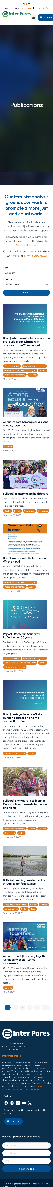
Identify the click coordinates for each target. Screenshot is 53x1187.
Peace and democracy (14, 374)
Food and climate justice (34, 366)
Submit (26, 292)
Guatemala (29, 510)
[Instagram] (12, 1103)
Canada (32, 374)
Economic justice (12, 366)
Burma (17, 510)
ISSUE (6, 268)
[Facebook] (6, 1103)
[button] (33, 17)
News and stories (12, 8)
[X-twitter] (29, 1103)
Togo (33, 909)
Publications (27, 8)
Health (42, 370)
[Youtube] (23, 1103)
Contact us (39, 8)
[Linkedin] (18, 1103)
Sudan (32, 586)
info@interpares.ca (35, 255)
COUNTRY (8, 279)
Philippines (43, 510)
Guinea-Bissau (11, 909)
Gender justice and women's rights (20, 370)
